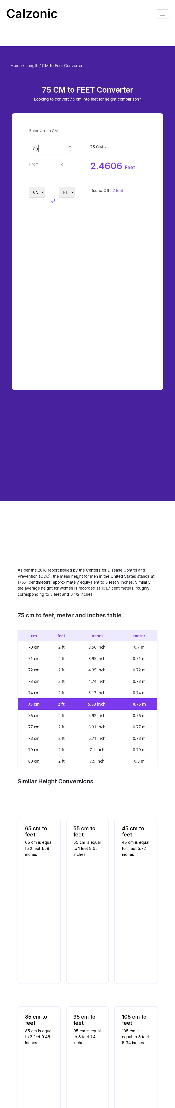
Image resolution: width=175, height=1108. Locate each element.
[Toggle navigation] (162, 13)
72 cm (33, 670)
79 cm (33, 749)
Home (16, 65)
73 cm (33, 681)
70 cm (33, 647)
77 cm (33, 727)
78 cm (33, 738)
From (34, 164)
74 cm (33, 692)
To (61, 164)
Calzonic (32, 13)
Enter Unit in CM (43, 130)
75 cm (34, 704)
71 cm (33, 658)
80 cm (33, 761)
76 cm (33, 715)
